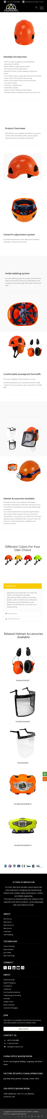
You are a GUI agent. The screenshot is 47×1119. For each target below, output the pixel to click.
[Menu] (40, 7)
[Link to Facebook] (9, 967)
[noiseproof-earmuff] (22, 661)
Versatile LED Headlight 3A (22, 804)
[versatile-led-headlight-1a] (22, 826)
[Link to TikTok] (42, 1116)
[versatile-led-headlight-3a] (22, 784)
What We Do (7, 922)
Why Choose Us (8, 925)
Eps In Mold (7, 953)
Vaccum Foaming (9, 946)
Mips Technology (9, 956)
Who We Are (7, 919)
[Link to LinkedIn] (14, 967)
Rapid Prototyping (9, 983)
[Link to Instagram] (22, 967)
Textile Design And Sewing (12, 995)
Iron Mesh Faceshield (23, 721)
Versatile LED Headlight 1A (22, 845)
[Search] (35, 7)
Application (11, 586)
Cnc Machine (7, 986)
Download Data (14, 619)
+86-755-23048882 (13, 2)
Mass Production (9, 1005)
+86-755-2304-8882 (13, 1040)
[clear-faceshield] (22, 743)
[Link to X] (25, 1116)
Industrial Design (9, 980)
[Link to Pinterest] (28, 1116)
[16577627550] (45, 774)
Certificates (7, 931)
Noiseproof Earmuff (22, 680)
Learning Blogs (8, 935)
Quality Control (8, 1002)
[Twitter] (5, 967)
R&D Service (7, 928)
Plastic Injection (8, 949)
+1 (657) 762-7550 (12, 1043)
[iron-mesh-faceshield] (22, 702)
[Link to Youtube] (18, 967)
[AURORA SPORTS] (19, 7)
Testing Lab (7, 989)
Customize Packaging (10, 1008)
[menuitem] (35, 7)
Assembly (6, 999)
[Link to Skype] (32, 1116)
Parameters (12, 613)
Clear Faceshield (22, 763)
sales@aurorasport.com (34, 2)
